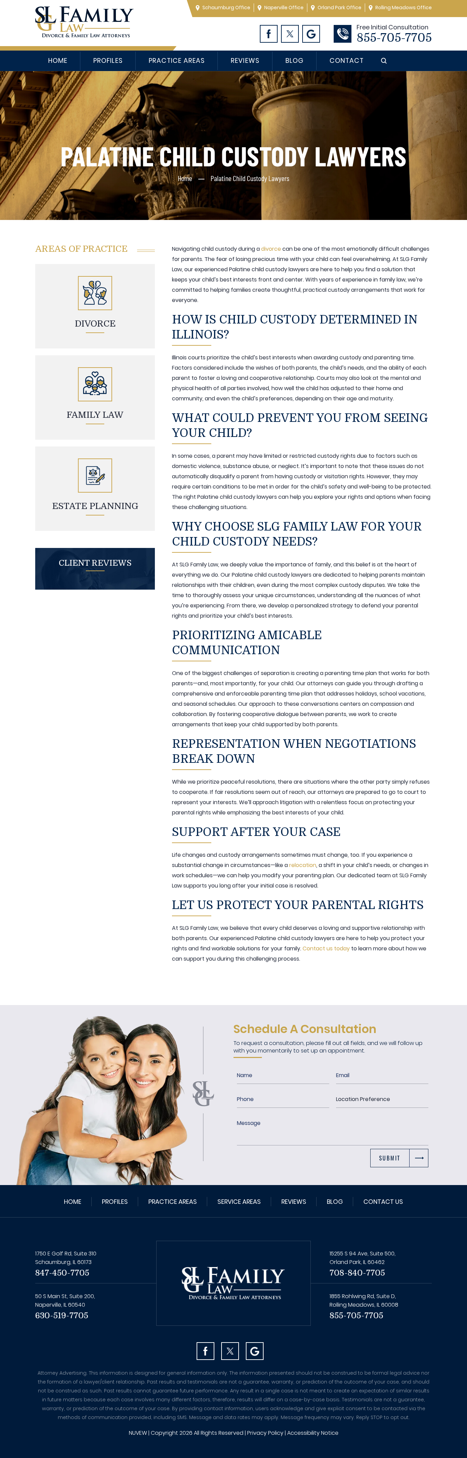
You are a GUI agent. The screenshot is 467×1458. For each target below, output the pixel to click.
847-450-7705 (62, 1273)
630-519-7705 (61, 1315)
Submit (390, 1158)
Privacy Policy (265, 1433)
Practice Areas (177, 60)
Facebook (269, 34)
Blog (294, 60)
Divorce (95, 324)
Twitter (290, 34)
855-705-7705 (394, 38)
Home (57, 60)
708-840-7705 (357, 1273)
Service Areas (239, 1201)
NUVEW (138, 1433)
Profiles (107, 60)
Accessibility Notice (312, 1433)
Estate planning (95, 506)
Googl (311, 34)
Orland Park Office (339, 7)
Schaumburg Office (226, 7)
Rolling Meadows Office (403, 7)
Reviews (245, 60)
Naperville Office (284, 7)
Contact (347, 60)
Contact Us (383, 1201)
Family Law (95, 415)
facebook (205, 1351)
